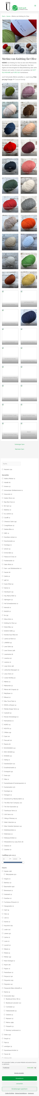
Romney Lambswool (13, 1030)
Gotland (9, 1014)
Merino (10, 1022)
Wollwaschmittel (10, 838)
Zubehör (7, 849)
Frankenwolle (9, 560)
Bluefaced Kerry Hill (13, 999)
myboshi (7, 713)
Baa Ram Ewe (9, 502)
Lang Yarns (9, 666)
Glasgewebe (9, 906)
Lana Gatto (8, 646)
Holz (6, 914)
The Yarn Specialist (11, 806)
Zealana (7, 846)
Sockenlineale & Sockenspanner (15, 783)
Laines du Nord (10, 638)
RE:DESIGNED (10, 748)
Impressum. (31, 1093)
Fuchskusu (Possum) (11, 902)
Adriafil (7, 482)
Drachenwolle (9, 541)
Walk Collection (10, 822)
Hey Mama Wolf (10, 596)
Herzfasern (8, 592)
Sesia (7, 775)
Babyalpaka (11, 874)
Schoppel (8, 771)
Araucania (8, 494)
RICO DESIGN (9, 752)
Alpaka (8, 871)
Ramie (7, 992)
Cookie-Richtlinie (9, 1093)
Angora (7, 879)
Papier (7, 968)
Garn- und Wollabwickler (12, 568)
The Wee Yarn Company (13, 803)
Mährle (7, 681)
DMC (6, 533)
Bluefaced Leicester (13, 1003)
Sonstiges (8, 791)
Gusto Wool (8, 584)
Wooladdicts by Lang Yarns (13, 842)
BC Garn (7, 506)
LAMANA (8, 642)
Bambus (7, 882)
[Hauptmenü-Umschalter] (35, 6)
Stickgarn (8, 795)
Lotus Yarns (8, 674)
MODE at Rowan (10, 705)
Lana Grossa (9, 650)
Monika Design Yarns (11, 709)
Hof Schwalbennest (11, 603)
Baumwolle (9, 886)
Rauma (7, 744)
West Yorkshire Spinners (13, 826)
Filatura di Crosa (10, 556)
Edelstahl (8, 894)
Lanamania (8, 654)
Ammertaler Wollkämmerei (13, 490)
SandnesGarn (9, 763)
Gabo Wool (8, 564)
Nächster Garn (19, 449)
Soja (6, 1042)
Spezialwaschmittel (11, 1050)
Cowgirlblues (9, 525)
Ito (6, 615)
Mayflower (8, 693)
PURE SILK (16, 72)
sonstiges (8, 1046)
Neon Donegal (9, 961)
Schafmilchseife (10, 767)
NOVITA (7, 728)
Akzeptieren (19, 1078)
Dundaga (8, 545)
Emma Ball (8, 553)
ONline (7, 732)
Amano (7, 486)
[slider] (2, 862)
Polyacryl (8, 976)
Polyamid (8, 980)
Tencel (7, 1054)
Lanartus (8, 658)
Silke (6, 779)
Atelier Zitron (9, 498)
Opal (7, 736)
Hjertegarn (8, 599)
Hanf (6, 910)
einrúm (7, 549)
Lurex (6, 941)
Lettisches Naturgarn (11, 670)
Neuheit (8, 469)
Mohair (7, 957)
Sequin (7, 1038)
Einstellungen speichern (19, 1089)
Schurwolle (9, 996)
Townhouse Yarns (10, 810)
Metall (7, 949)
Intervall (7, 607)
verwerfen (19, 1084)
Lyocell (7, 945)
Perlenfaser (8, 972)
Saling (7, 760)
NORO (7, 724)
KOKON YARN (9, 631)
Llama (7, 937)
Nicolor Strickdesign (11, 717)
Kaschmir (8, 925)
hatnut (7, 588)
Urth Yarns (8, 814)
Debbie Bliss (9, 529)
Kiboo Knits (8, 619)
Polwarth (9, 1026)
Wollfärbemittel (10, 830)
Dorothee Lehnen (10, 537)
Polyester (8, 984)
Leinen (7, 933)
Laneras (7, 662)
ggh (6, 580)
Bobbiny (7, 510)
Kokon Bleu (8, 627)
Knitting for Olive (10, 623)
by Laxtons (8, 513)
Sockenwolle (9, 787)
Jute (6, 918)
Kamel (7, 921)
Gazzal (7, 572)
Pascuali (8, 740)
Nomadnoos (9, 721)
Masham (9, 1018)
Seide (7, 1034)
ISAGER (7, 611)
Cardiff (7, 517)
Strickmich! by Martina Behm (14, 799)
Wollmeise (8, 834)
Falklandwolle (11, 1011)
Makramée (8, 685)
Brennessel (8, 890)
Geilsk (7, 576)
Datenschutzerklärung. (21, 1093)
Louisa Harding (9, 678)
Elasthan (7, 898)
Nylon (7, 964)
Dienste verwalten (19, 1073)
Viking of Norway (10, 818)
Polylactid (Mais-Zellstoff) (13, 988)
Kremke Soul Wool (11, 635)
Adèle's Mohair (9, 478)
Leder (7, 929)
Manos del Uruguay (11, 689)
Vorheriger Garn (19, 444)
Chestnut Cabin (10, 521)
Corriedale (10, 1007)
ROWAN (8, 756)
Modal (7, 953)
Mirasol (7, 697)
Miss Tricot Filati (10, 701)
